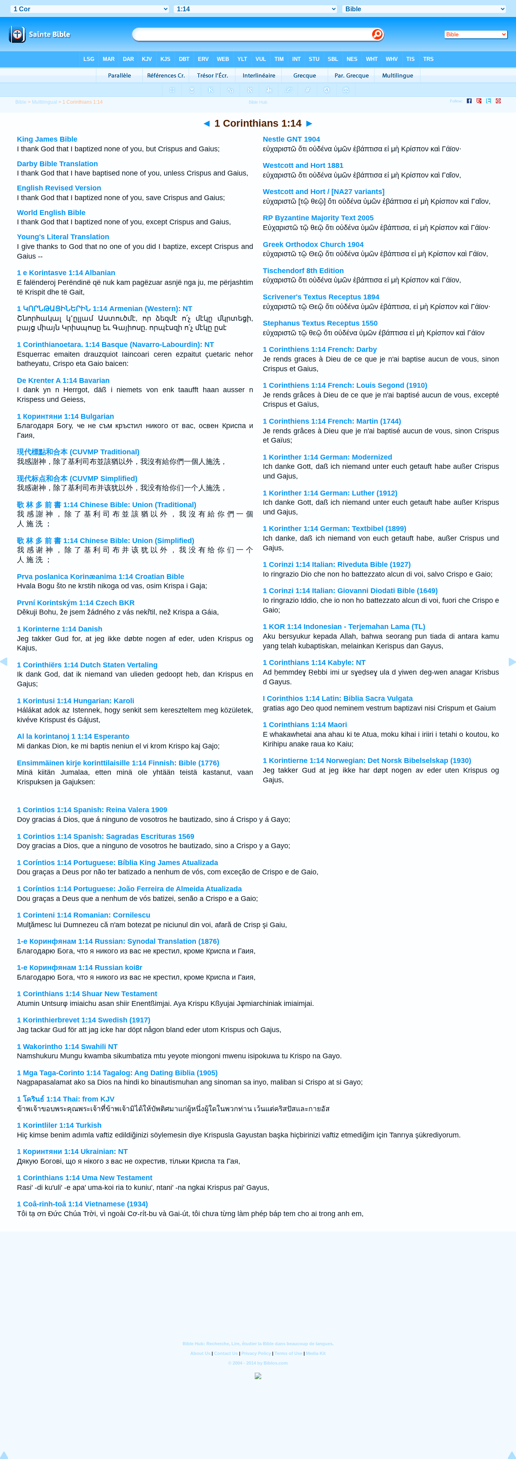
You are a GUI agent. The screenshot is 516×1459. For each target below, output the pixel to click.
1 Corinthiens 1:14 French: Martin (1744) (332, 421)
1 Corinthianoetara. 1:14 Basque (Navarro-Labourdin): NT (115, 345)
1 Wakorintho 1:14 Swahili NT (67, 1047)
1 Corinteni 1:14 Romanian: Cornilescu (83, 915)
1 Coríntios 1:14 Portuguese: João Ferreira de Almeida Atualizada (129, 889)
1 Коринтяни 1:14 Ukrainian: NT (72, 1152)
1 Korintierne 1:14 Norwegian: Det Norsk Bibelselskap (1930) (367, 761)
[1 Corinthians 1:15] (506, 680)
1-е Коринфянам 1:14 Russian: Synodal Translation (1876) (118, 941)
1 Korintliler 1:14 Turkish (59, 1125)
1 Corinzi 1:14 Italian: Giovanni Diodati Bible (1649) (350, 591)
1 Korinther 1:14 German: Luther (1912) (330, 493)
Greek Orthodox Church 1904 (313, 244)
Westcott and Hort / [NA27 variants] (324, 192)
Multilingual (44, 102)
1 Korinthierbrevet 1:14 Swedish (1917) (83, 1020)
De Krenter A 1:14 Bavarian (63, 380)
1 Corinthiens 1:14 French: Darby (320, 349)
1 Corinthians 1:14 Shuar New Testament (87, 994)
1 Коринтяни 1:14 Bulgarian (65, 416)
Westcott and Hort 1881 (303, 165)
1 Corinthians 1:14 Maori (305, 725)
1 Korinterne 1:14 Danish (59, 629)
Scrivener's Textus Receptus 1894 (321, 297)
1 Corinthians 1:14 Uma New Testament (84, 1178)
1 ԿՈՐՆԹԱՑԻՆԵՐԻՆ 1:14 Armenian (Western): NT (104, 309)
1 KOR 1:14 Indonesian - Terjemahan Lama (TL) (344, 627)
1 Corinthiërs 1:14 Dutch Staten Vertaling (87, 665)
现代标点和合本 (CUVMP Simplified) (77, 478)
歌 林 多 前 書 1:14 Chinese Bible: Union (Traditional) (106, 505)
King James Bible (47, 139)
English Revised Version (59, 188)
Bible (21, 102)
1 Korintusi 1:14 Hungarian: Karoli (75, 701)
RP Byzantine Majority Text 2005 (318, 218)
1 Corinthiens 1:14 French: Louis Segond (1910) (345, 385)
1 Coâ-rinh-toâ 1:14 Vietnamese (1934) (82, 1204)
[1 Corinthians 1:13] (10, 680)
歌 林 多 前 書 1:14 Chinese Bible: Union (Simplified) (105, 541)
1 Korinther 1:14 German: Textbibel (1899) (334, 529)
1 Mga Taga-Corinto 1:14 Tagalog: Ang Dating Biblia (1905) (117, 1073)
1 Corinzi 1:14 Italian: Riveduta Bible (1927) (337, 564)
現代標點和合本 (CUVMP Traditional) (78, 452)
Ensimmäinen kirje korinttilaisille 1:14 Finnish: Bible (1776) (118, 763)
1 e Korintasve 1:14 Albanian (66, 273)
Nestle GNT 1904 (291, 139)
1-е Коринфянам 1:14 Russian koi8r (79, 968)
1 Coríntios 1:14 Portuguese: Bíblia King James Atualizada (117, 863)
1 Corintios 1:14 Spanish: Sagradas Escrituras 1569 (105, 836)
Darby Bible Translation (57, 164)
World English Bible (51, 213)
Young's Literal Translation (63, 237)
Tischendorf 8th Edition (303, 271)
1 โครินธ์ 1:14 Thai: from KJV (65, 1099)
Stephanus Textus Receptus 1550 (320, 323)
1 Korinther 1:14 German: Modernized (327, 457)
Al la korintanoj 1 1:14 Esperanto (73, 736)
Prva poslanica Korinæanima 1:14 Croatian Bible (100, 577)
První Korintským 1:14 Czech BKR (76, 603)
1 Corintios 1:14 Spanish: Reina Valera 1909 (92, 810)
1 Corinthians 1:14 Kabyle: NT (314, 662)
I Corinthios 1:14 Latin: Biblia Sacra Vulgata (338, 698)
